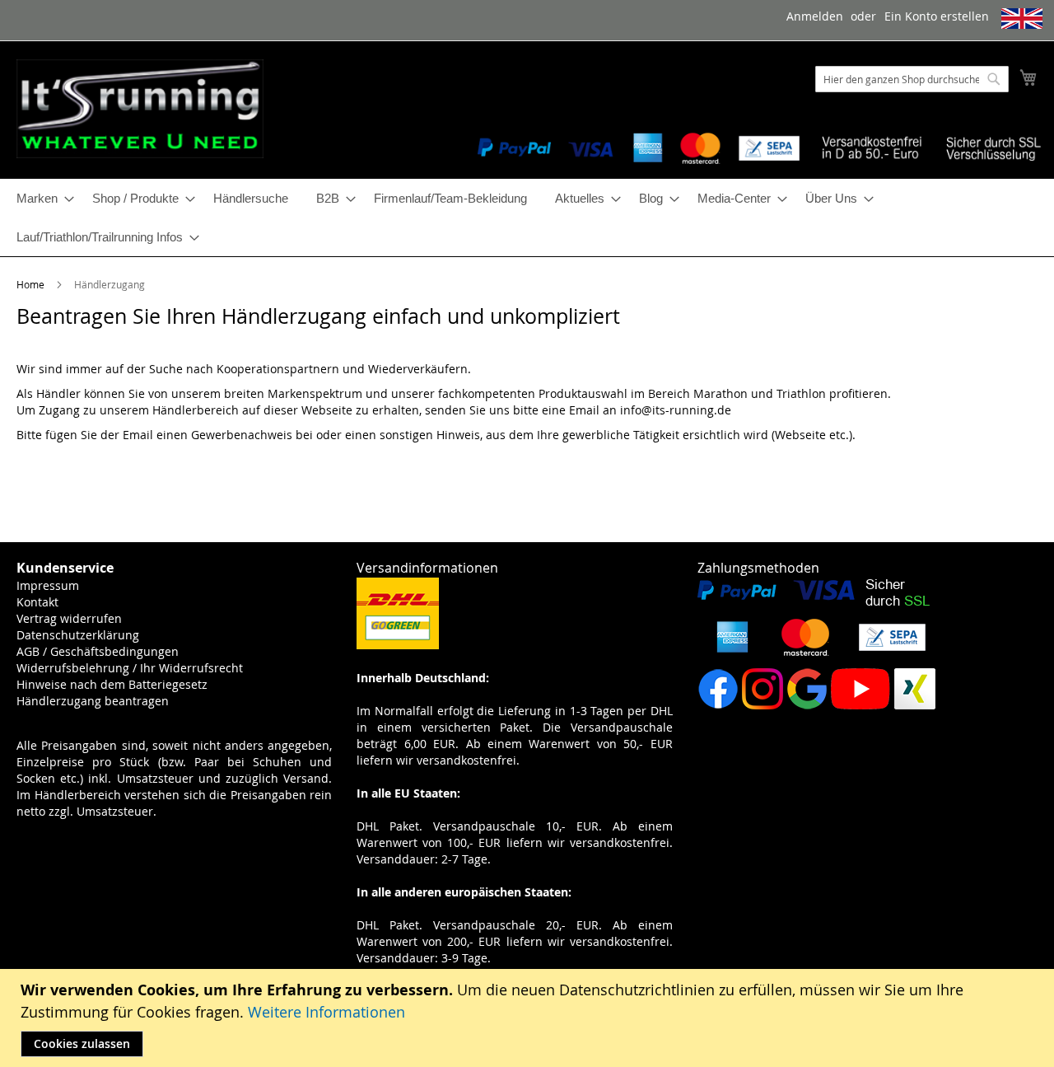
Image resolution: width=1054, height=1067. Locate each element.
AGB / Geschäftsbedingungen (97, 651)
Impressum (47, 585)
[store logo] (140, 108)
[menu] (527, 217)
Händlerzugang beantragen (92, 701)
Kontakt (37, 602)
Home (31, 284)
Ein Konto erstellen (936, 16)
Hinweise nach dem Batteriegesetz (112, 684)
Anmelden (814, 16)
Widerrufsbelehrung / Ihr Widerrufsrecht (129, 668)
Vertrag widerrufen (69, 618)
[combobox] (912, 79)
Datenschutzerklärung (77, 635)
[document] (529, 1018)
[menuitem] (40, 198)
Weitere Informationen (326, 1012)
